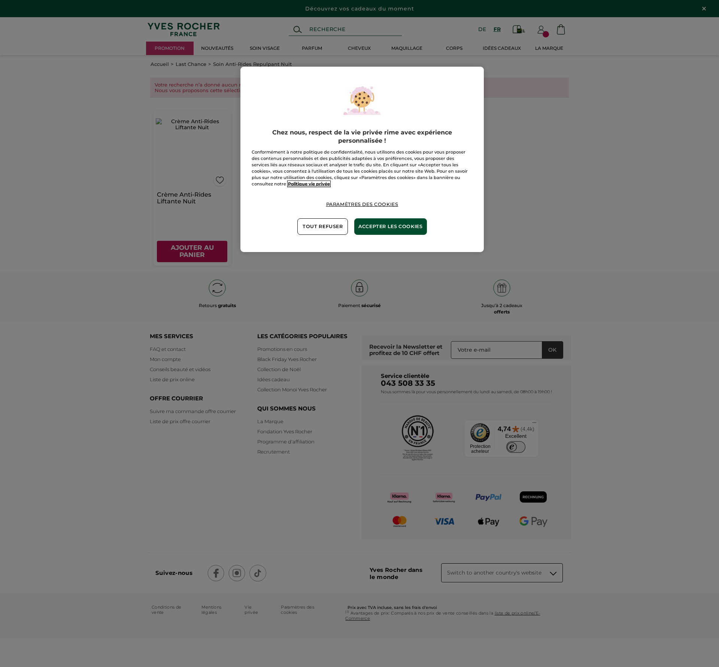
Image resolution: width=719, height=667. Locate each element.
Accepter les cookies (390, 226)
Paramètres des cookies (362, 204)
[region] (362, 159)
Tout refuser (323, 226)
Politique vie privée (309, 184)
